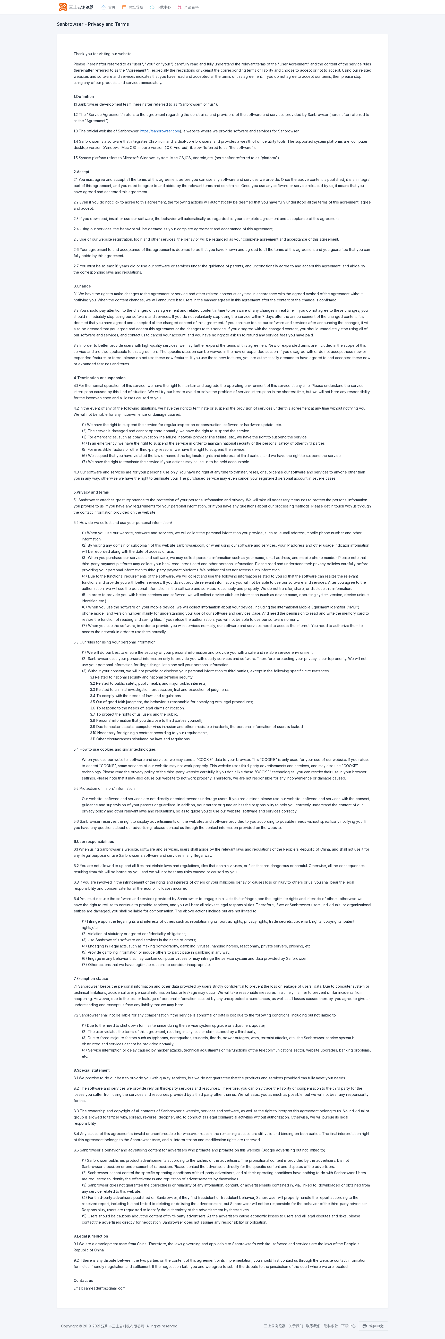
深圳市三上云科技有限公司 (122, 1326)
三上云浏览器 (275, 1326)
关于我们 (296, 1326)
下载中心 (348, 1326)
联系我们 (313, 1326)
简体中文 (376, 1326)
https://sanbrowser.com (160, 131)
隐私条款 (331, 1326)
